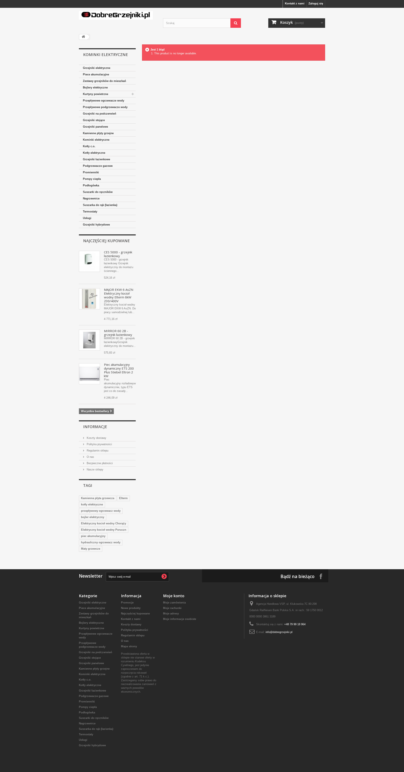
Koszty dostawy (96, 437)
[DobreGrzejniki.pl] (118, 15)
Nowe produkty (131, 608)
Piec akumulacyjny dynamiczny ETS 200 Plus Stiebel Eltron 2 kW (119, 370)
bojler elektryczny (92, 517)
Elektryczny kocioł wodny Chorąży (103, 523)
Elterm (123, 498)
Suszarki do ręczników (98, 192)
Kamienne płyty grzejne (98, 133)
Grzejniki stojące (94, 120)
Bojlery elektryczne (95, 87)
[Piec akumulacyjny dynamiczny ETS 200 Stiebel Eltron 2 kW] (89, 373)
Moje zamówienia (174, 602)
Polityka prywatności (99, 444)
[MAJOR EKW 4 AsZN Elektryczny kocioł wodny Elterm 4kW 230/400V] (89, 298)
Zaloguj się (315, 3)
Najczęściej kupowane (106, 240)
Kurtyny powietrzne (95, 94)
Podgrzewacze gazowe (98, 165)
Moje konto (173, 595)
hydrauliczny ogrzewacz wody (100, 542)
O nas (90, 456)
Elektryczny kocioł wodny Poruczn (103, 529)
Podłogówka (91, 185)
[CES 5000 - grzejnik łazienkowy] (89, 261)
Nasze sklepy (94, 469)
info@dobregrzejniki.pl (279, 632)
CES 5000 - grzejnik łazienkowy (118, 254)
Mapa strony (129, 646)
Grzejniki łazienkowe (96, 159)
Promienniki (91, 172)
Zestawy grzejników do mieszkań (104, 81)
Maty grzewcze (90, 548)
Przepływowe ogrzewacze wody (103, 100)
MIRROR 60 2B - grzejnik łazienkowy (118, 333)
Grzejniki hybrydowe (96, 224)
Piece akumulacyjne (96, 74)
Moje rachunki (172, 608)
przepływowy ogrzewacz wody (101, 510)
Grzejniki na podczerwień (99, 113)
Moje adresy (171, 613)
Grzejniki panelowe (95, 126)
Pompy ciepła (92, 178)
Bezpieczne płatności (99, 463)
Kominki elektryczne (96, 139)
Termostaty (90, 211)
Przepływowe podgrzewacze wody (105, 107)
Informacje (95, 426)
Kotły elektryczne (94, 152)
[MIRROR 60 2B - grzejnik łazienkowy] (89, 340)
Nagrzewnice (91, 198)
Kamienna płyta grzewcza (97, 498)
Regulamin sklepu (97, 450)
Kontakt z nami (294, 3)
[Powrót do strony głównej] (83, 37)
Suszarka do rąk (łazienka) (100, 205)
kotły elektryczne (92, 504)
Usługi (87, 218)
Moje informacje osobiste (179, 619)
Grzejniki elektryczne (96, 67)
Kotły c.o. (89, 146)
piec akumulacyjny (93, 536)
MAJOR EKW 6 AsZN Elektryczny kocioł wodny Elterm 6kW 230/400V (118, 295)
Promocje (127, 602)
